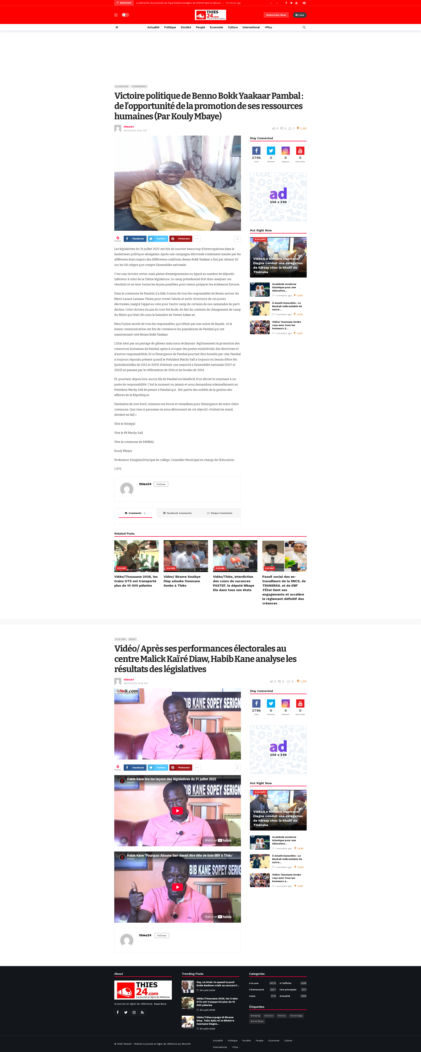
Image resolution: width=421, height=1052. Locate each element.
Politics (282, 1016)
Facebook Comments (179, 513)
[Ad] (278, 197)
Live (301, 15)
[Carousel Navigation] (274, 3)
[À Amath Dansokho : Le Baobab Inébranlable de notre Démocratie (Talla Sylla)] (260, 308)
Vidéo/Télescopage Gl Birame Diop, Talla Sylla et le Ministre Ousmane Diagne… (215, 1020)
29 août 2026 (207, 990)
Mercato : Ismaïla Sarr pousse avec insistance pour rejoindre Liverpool (173, 3)
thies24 (129, 126)
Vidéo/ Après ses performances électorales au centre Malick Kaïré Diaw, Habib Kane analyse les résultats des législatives (205, 658)
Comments (137, 513)
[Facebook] (286, 3)
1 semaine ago (283, 295)
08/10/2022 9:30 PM (135, 130)
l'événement (139, 86)
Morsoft (186, 1043)
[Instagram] (134, 1012)
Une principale (293, 989)
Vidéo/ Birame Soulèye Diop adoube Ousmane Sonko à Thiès (182, 581)
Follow (161, 484)
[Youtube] (296, 3)
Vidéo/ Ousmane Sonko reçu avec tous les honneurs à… (286, 325)
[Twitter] (291, 3)
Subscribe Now (276, 15)
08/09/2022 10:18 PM (135, 683)
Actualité (293, 996)
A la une (121, 568)
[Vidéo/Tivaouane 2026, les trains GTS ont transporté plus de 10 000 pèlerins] (136, 556)
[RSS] (142, 1012)
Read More (160, 1004)
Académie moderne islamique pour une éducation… (284, 287)
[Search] (304, 27)
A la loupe (260, 239)
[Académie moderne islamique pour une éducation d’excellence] (260, 289)
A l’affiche (122, 86)
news (132, 639)
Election (269, 1016)
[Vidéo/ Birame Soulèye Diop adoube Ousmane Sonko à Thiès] (186, 556)
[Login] (304, 2)
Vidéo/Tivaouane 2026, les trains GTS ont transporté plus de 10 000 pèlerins (136, 581)
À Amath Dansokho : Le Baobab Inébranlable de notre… (287, 306)
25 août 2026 (207, 1028)
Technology (296, 1016)
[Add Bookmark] (237, 239)
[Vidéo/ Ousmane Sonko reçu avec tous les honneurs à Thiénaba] (260, 327)
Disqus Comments (221, 513)
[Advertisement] (210, 60)
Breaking (255, 1016)
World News (257, 1021)
